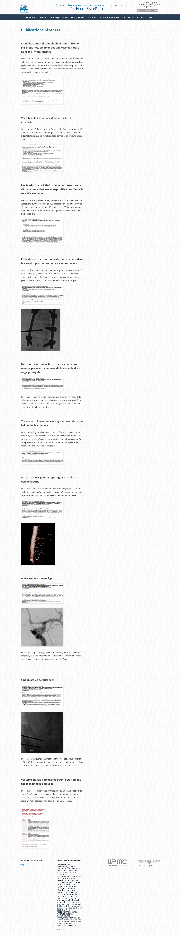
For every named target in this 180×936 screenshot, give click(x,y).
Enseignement (77, 17)
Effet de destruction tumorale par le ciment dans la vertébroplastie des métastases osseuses (69, 893)
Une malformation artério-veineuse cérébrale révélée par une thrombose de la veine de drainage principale (69, 901)
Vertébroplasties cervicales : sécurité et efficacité (69, 877)
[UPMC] (117, 865)
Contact (150, 17)
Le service (30, 17)
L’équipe (42, 17)
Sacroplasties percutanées (69, 919)
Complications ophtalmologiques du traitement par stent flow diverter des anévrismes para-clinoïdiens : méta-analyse (68, 869)
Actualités (91, 17)
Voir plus (23, 864)
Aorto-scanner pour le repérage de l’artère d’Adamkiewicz (67, 913)
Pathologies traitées (59, 17)
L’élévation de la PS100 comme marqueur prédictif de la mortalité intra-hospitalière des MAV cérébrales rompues (69, 884)
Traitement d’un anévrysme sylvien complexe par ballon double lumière (69, 908)
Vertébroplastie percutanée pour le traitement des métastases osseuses (69, 923)
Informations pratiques (132, 17)
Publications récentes (109, 17)
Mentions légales (145, 865)
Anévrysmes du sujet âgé (68, 917)
